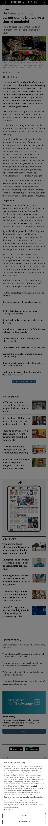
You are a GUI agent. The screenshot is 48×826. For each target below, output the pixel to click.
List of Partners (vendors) (12, 810)
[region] (24, 792)
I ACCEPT (24, 815)
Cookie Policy (33, 786)
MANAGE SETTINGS (24, 822)
